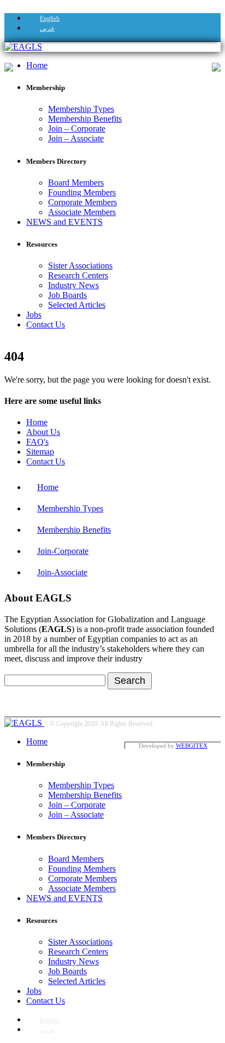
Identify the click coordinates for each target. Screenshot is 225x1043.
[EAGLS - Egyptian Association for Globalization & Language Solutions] (23, 46)
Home (37, 65)
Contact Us (45, 324)
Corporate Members (82, 202)
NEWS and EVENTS (64, 222)
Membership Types (81, 109)
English (50, 18)
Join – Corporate (76, 128)
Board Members (76, 182)
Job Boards (67, 295)
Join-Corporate (62, 551)
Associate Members (82, 212)
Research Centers (78, 275)
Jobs (34, 314)
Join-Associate (62, 572)
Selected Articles (76, 304)
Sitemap (40, 451)
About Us (43, 432)
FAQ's (37, 441)
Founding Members (82, 192)
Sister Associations (80, 265)
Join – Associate (76, 138)
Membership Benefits (85, 118)
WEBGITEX (192, 745)
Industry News (73, 285)
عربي (47, 28)
